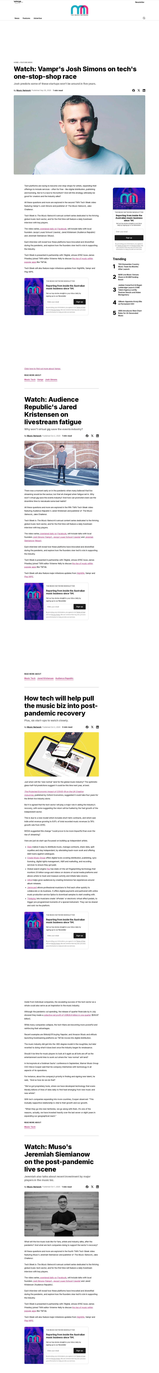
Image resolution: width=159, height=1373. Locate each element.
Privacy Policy (55, 310)
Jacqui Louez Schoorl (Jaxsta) (67, 537)
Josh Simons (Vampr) (42, 537)
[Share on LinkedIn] (144, 90)
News (17, 18)
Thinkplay (31, 898)
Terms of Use (80, 307)
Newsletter (139, 2)
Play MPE (28, 577)
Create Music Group (36, 858)
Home (16, 62)
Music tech (29, 379)
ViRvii (29, 880)
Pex (48, 869)
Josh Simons (51, 379)
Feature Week (26, 62)
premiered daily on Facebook (53, 229)
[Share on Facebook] (133, 90)
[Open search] (144, 18)
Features (26, 18)
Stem (29, 847)
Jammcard (32, 887)
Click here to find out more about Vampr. (42, 369)
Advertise (38, 18)
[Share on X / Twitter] (138, 90)
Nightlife (80, 573)
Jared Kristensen (45, 678)
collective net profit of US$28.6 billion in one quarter (67, 1015)
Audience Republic (64, 678)
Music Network (23, 90)
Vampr (40, 379)
